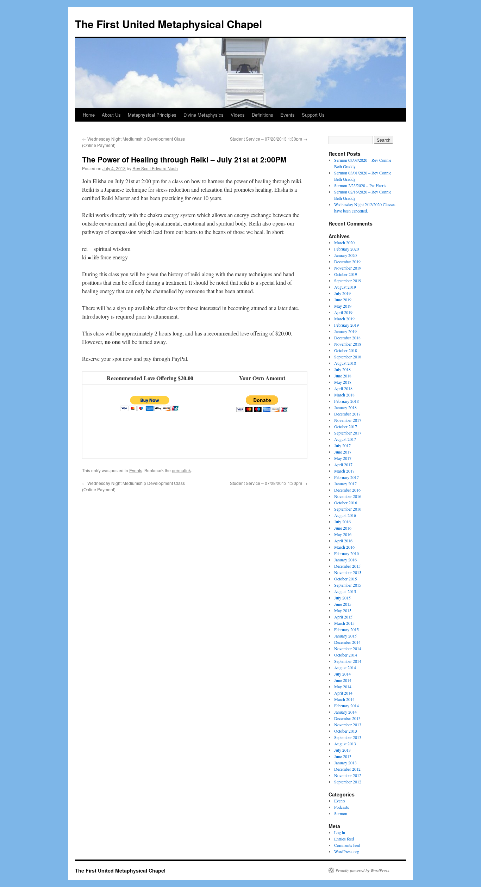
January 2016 (345, 559)
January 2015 (345, 636)
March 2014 (344, 699)
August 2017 (345, 439)
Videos (238, 114)
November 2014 (347, 648)
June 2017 (342, 452)
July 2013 (342, 750)
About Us (111, 114)
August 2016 (345, 515)
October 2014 (345, 655)
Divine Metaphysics (203, 114)
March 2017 (344, 471)
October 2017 (345, 426)
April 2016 (343, 540)
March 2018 (344, 395)
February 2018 (346, 401)
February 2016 (346, 553)
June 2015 (342, 604)
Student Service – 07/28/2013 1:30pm (268, 139)
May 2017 (342, 458)
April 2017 (343, 464)
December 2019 (347, 261)
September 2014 (347, 661)
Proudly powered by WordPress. (363, 870)
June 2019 (342, 299)
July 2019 (342, 293)
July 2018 (342, 369)
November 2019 (347, 268)
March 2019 (344, 318)
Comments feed (347, 845)
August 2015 (345, 591)
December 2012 (347, 769)
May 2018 (342, 382)
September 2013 (347, 737)
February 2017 (346, 477)
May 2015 (342, 610)
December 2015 (347, 566)
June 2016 (342, 528)
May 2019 (342, 306)
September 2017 (347, 433)
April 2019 (343, 312)
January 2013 (345, 762)
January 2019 (345, 331)
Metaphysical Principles (152, 114)
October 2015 (345, 578)
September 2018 (347, 356)
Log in (339, 832)
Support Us (313, 114)
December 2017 (347, 414)
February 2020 (346, 249)
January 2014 (345, 712)
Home (89, 114)
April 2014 (343, 693)
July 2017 (342, 445)
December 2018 (347, 337)
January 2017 (345, 483)
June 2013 (342, 756)
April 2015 (343, 617)
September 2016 (347, 509)
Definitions (262, 114)
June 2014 (342, 680)
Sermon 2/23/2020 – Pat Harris (360, 185)
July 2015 (342, 597)
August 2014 (345, 667)
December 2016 (347, 490)
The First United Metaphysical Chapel (168, 23)
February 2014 (346, 705)
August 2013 (345, 743)
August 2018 (345, 363)
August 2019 (345, 287)
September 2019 (347, 280)
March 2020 (344, 242)
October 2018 (345, 350)
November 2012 (347, 775)
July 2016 (342, 521)
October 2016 (345, 502)
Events (287, 114)
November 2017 (347, 420)
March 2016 (344, 547)
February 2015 (346, 629)
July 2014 (342, 674)
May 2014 (342, 686)
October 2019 (345, 274)
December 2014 (347, 642)
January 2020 (345, 255)
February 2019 (346, 325)
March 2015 (344, 623)
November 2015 (347, 572)
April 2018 (343, 388)
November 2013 (347, 724)
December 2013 (347, 718)
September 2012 (347, 781)
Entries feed (344, 839)
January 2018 (345, 407)
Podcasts (341, 807)
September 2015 (347, 585)
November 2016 (347, 496)
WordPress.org (346, 851)
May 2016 (342, 534)
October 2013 (345, 731)
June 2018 (342, 375)
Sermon (340, 813)
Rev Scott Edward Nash (155, 168)
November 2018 (347, 344)
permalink (181, 470)
